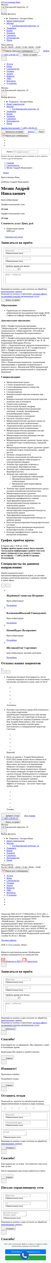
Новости (11, 76)
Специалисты (13, 69)
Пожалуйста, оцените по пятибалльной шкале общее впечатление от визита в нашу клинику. (22, 1102)
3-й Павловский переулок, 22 (25, 26)
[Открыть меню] (39, 55)
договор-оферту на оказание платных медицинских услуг (24, 295)
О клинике (12, 83)
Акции (10, 74)
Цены (9, 66)
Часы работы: (7, 45)
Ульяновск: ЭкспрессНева (21, 18)
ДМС (9, 78)
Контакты (11, 81)
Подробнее (12, 605)
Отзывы (10, 71)
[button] (10, 2)
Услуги (10, 64)
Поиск (10, 152)
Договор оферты (8, 940)
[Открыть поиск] (37, 50)
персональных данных (11, 291)
